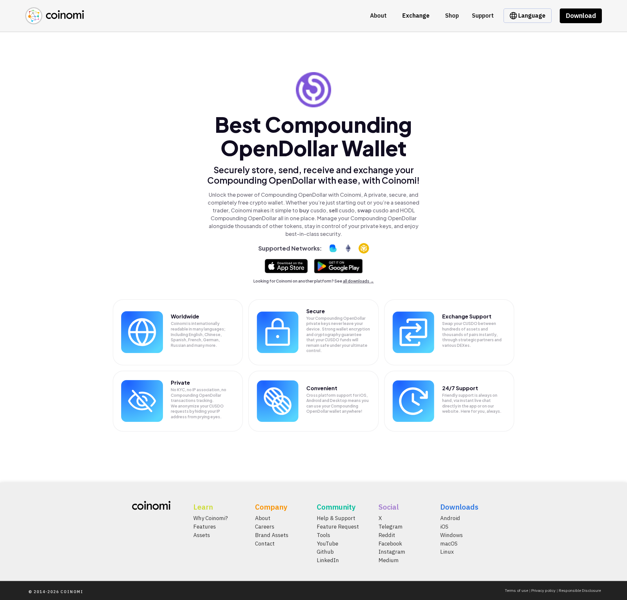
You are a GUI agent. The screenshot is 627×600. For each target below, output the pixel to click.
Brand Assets (271, 535)
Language (531, 15)
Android (450, 518)
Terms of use (516, 590)
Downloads (459, 507)
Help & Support (336, 518)
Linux (447, 552)
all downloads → (358, 281)
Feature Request (338, 526)
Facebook (390, 543)
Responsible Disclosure (580, 590)
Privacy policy (543, 590)
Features (204, 526)
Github (325, 552)
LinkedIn (328, 560)
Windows (451, 535)
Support (483, 15)
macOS (449, 543)
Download (581, 15)
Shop (452, 15)
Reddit (386, 535)
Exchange (415, 15)
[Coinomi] (54, 20)
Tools (323, 535)
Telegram (390, 526)
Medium (388, 560)
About (378, 15)
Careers (264, 526)
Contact (265, 543)
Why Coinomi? (210, 518)
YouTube (327, 543)
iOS (444, 526)
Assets (201, 535)
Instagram (391, 552)
